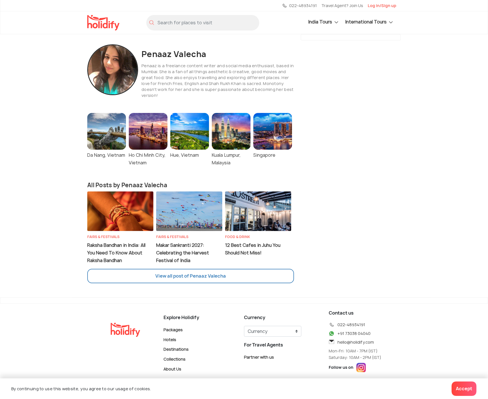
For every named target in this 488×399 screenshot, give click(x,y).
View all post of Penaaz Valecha (190, 276)
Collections (175, 359)
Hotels (170, 339)
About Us (172, 368)
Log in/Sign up (382, 5)
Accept (464, 388)
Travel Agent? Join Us (342, 5)
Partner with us (259, 357)
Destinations (176, 349)
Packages (173, 329)
